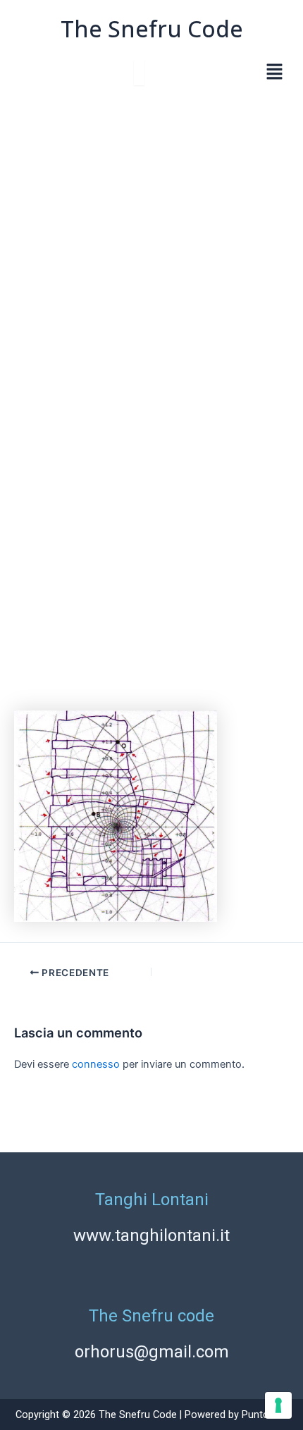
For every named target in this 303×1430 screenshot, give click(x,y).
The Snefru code (151, 1316)
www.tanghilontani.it (151, 1235)
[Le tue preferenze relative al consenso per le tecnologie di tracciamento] (278, 1405)
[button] (275, 73)
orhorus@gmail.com (152, 1352)
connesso (96, 1064)
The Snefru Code (152, 28)
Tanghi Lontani (152, 1199)
